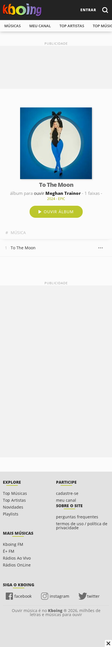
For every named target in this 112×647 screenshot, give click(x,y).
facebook (23, 596)
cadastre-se (67, 493)
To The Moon (23, 247)
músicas (12, 25)
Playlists (10, 514)
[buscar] (105, 10)
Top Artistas (14, 500)
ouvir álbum (59, 211)
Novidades (13, 507)
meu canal (40, 25)
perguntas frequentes (77, 516)
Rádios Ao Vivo (17, 558)
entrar (88, 9)
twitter (93, 596)
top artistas (71, 25)
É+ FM (8, 551)
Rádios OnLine (17, 565)
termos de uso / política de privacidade (81, 525)
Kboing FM (13, 544)
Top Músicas (15, 493)
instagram (59, 596)
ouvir (57, 193)
